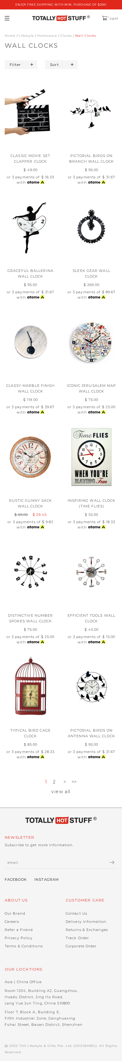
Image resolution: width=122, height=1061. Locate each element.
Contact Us (76, 913)
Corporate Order (81, 946)
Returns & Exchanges (87, 930)
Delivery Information (86, 921)
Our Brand (15, 913)
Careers (12, 921)
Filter (15, 64)
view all (60, 791)
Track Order (77, 938)
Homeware (47, 36)
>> (74, 782)
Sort (54, 64)
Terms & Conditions (24, 946)
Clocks (66, 36)
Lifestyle (26, 36)
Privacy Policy (19, 938)
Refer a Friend (19, 930)
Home (10, 36)
